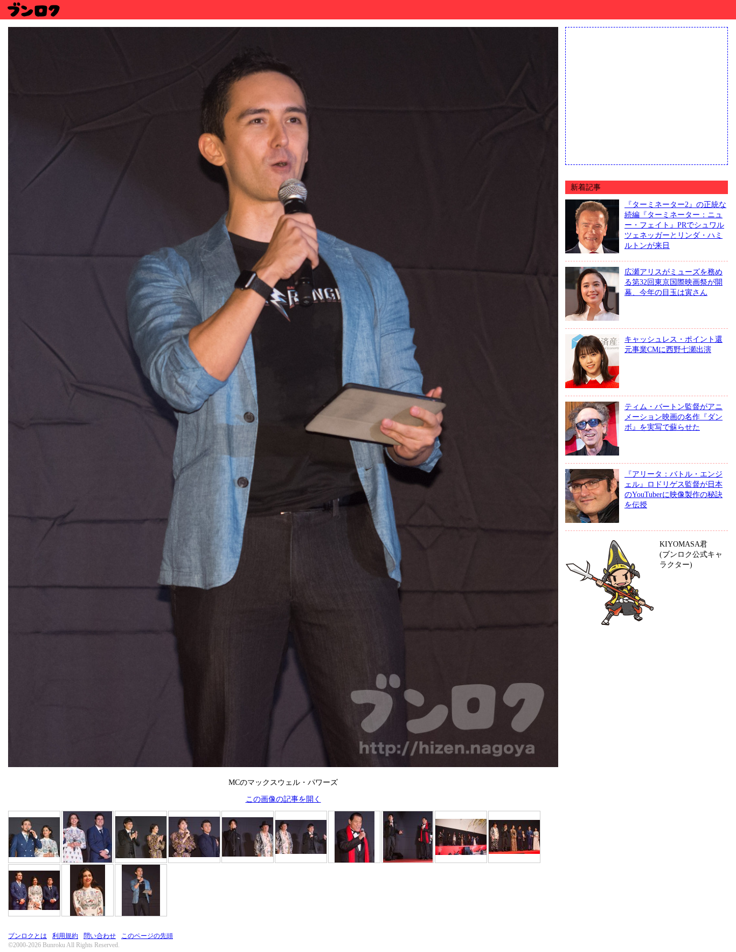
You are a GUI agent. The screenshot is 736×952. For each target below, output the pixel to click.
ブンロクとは (27, 936)
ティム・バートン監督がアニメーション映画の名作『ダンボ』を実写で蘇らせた (673, 416)
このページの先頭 (147, 936)
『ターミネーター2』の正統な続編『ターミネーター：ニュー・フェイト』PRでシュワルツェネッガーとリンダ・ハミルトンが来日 (675, 225)
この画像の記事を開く (283, 799)
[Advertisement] (646, 94)
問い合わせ (100, 936)
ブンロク (33, 9)
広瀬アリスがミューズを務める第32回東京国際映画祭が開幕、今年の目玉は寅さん (673, 281)
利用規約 (65, 936)
